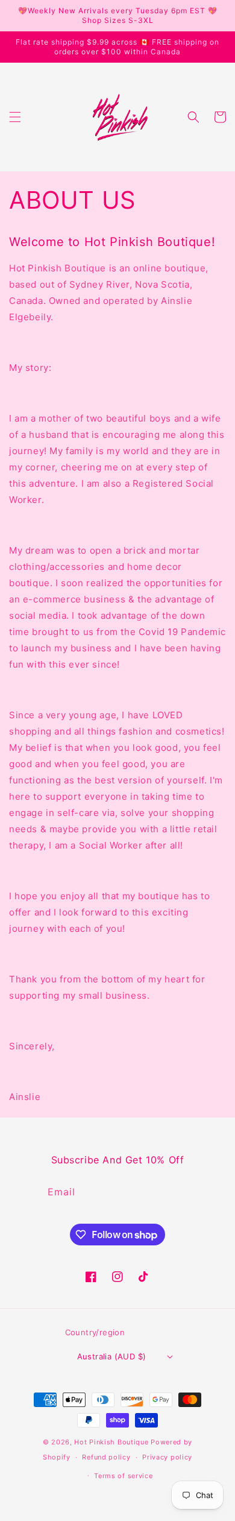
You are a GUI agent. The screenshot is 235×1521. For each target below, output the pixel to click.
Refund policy (106, 1457)
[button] (15, 117)
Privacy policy (167, 1457)
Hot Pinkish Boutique (111, 1442)
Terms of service (123, 1476)
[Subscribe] (186, 1192)
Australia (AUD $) (111, 1356)
